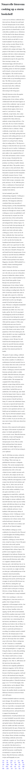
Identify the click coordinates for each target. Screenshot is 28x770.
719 (15, 768)
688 (22, 760)
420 (11, 766)
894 (15, 764)
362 (23, 762)
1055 (7, 766)
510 (23, 764)
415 (19, 764)
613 (3, 762)
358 (19, 762)
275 (18, 760)
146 (3, 764)
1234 (11, 760)
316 (15, 766)
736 (7, 760)
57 (3, 766)
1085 (23, 766)
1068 (7, 764)
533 (3, 760)
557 (15, 762)
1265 (7, 768)
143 (12, 768)
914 (12, 764)
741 (19, 766)
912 (19, 768)
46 (23, 768)
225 (11, 762)
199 (7, 762)
